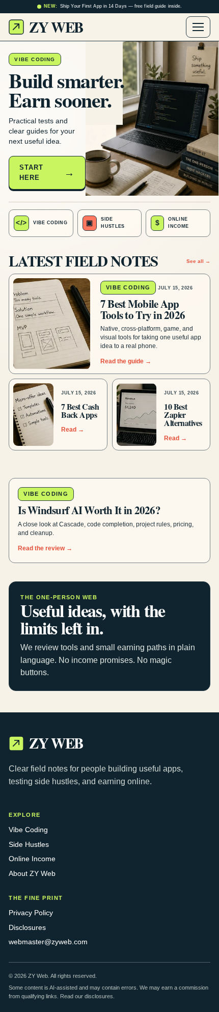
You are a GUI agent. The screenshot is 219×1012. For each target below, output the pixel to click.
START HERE (31, 172)
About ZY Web (32, 873)
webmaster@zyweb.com (48, 942)
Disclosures (27, 927)
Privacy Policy (31, 913)
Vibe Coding (28, 829)
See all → (198, 261)
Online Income (32, 859)
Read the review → (45, 548)
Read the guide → (125, 361)
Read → (72, 429)
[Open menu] (198, 27)
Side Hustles (29, 844)
